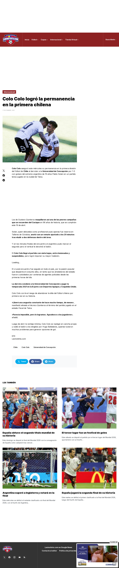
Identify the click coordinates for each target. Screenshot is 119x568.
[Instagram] (14, 557)
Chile (15, 347)
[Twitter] (4, 557)
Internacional (9, 92)
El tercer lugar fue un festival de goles (84, 432)
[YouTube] (19, 557)
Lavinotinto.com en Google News (58, 547)
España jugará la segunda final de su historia (88, 492)
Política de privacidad (68, 551)
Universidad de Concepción (45, 347)
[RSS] (24, 557)
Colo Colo (25, 347)
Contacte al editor (49, 551)
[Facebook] (9, 557)
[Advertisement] (59, 16)
